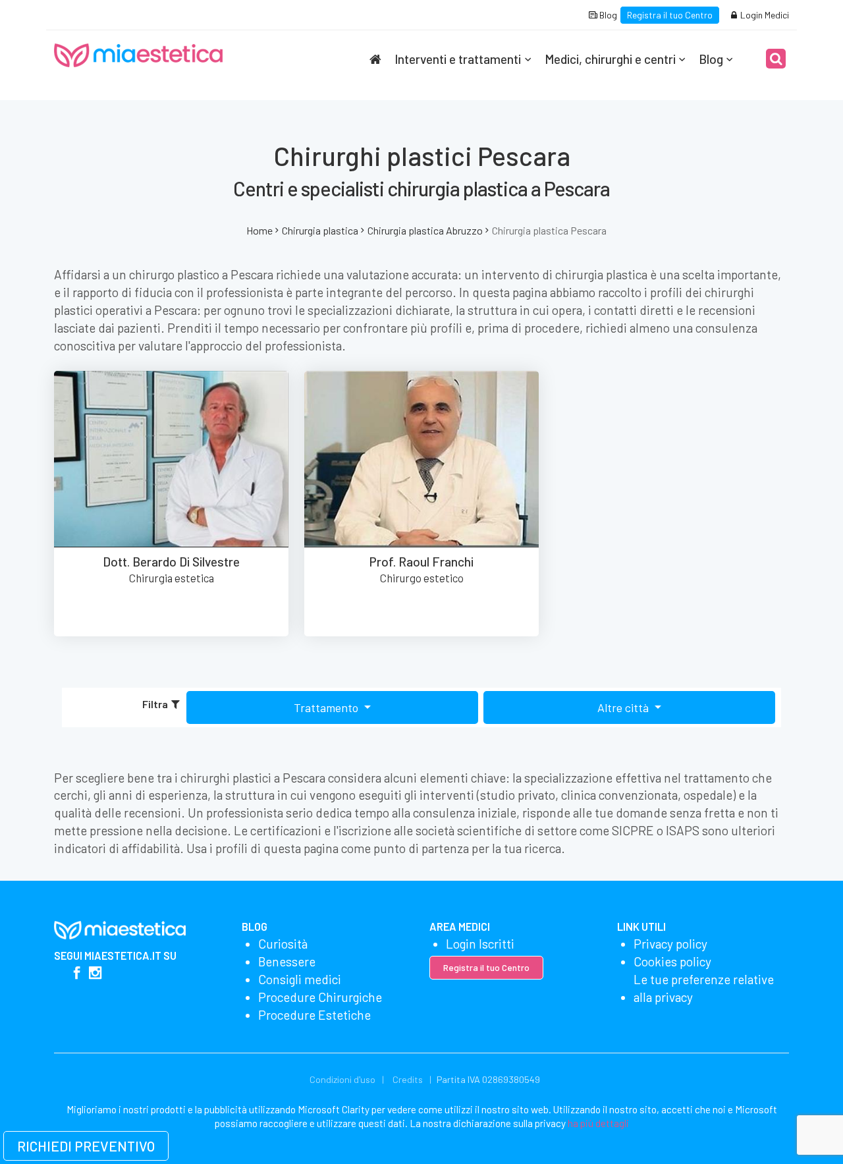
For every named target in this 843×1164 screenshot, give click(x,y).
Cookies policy (672, 961)
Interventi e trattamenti (457, 59)
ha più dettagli (598, 1123)
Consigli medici (299, 979)
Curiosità (283, 943)
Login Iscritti (480, 943)
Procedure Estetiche (314, 1014)
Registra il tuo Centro (670, 14)
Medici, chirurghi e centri (610, 59)
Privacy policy (670, 943)
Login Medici (763, 14)
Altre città (624, 707)
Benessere (286, 961)
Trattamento (327, 707)
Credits (408, 1079)
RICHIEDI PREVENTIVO (86, 1146)
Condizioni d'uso (342, 1079)
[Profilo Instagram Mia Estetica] (95, 974)
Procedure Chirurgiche (320, 997)
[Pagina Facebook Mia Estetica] (76, 974)
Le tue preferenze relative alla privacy (704, 988)
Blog (607, 14)
